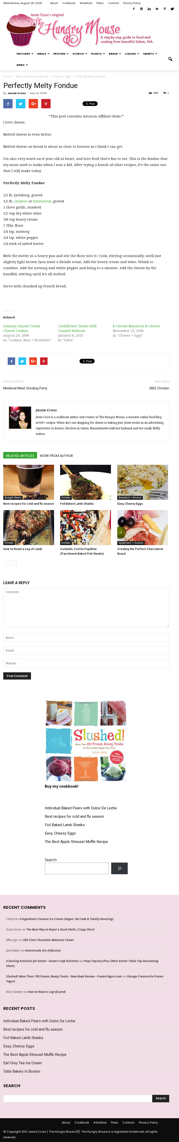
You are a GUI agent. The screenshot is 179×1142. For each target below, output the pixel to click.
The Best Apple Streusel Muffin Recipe (76, 841)
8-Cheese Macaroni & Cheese (136, 326)
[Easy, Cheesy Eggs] (143, 482)
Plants (96, 54)
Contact (113, 3)
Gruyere (21, 201)
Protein (59, 54)
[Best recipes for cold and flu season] (29, 482)
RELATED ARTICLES (20, 455)
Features (23, 54)
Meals (41, 54)
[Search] (119, 868)
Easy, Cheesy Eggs (130, 503)
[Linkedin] (149, 9)
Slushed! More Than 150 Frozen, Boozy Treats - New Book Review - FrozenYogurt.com (64, 976)
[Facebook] (133, 9)
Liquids (130, 54)
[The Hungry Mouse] (89, 30)
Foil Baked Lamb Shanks (77, 503)
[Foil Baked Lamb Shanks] (86, 482)
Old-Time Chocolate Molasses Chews (48, 940)
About (54, 3)
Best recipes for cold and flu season (28, 503)
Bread (113, 54)
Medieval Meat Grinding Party (25, 388)
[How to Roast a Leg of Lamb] (29, 527)
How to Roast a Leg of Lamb (22, 549)
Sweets (148, 54)
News (20, 65)
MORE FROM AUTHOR (56, 455)
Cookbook (68, 3)
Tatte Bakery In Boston (21, 1071)
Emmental (42, 201)
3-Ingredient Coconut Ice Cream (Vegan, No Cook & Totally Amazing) (66, 919)
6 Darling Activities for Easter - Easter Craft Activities (42, 961)
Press (100, 3)
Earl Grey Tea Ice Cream (22, 1063)
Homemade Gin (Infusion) (43, 950)
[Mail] (156, 9)
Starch (78, 54)
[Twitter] (172, 9)
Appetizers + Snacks (131, 543)
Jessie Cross (16, 93)
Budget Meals (13, 497)
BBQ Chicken (159, 388)
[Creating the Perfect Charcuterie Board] (143, 527)
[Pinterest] (164, 9)
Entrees (66, 497)
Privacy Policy (132, 3)
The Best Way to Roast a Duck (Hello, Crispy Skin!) (60, 929)
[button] (170, 59)
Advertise (86, 3)
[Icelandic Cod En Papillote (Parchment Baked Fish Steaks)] (86, 527)
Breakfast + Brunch (130, 497)
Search (51, 859)
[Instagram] (141, 9)
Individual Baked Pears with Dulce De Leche (81, 808)
